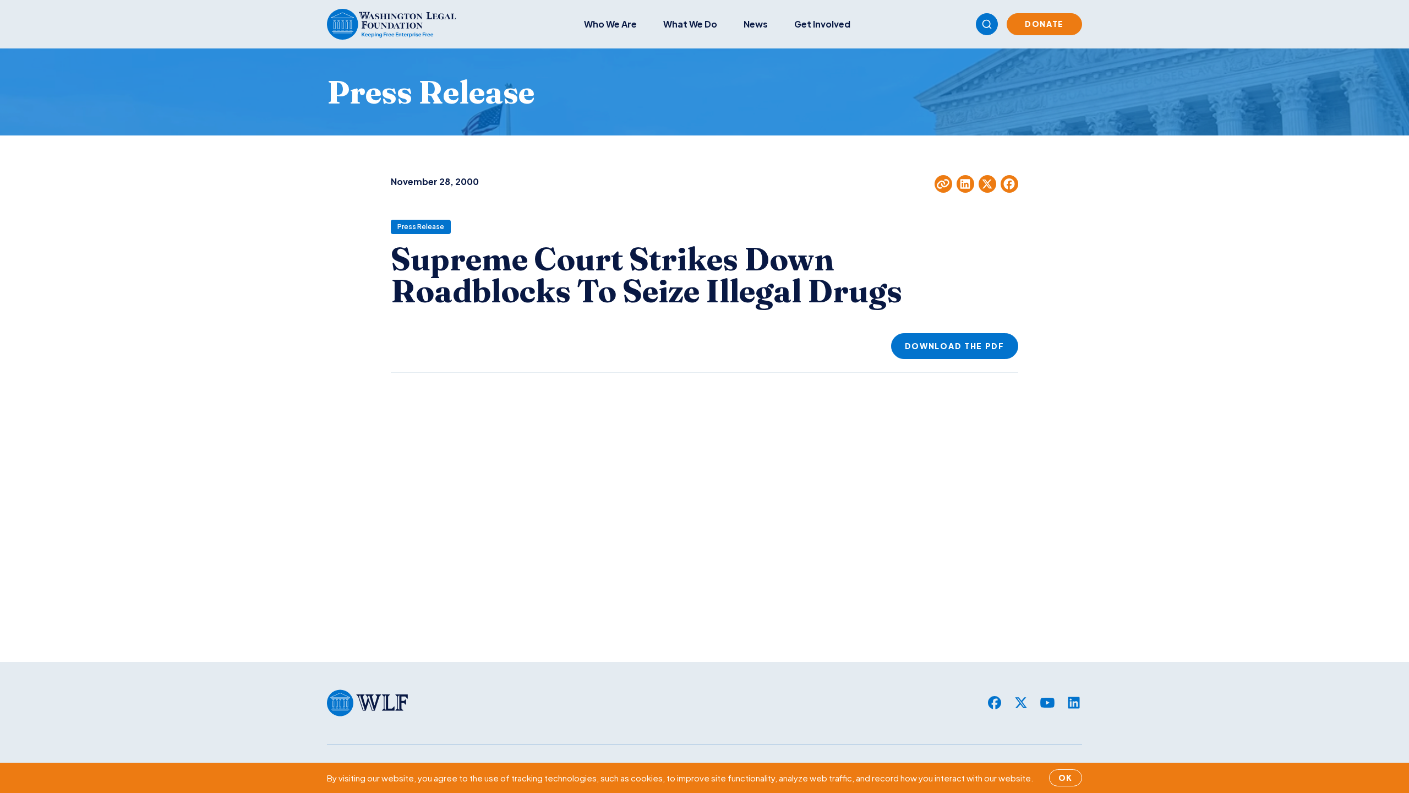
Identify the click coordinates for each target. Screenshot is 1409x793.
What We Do (690, 24)
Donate (1044, 24)
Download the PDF (954, 346)
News (756, 24)
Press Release (420, 226)
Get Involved (822, 24)
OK (1065, 778)
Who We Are (610, 24)
